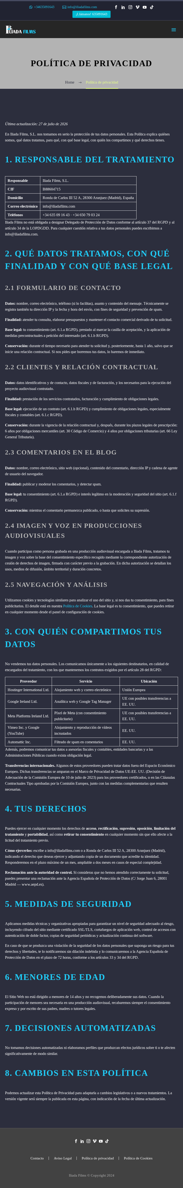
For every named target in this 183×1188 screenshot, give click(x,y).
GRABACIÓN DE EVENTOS (68, 72)
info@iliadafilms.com (82, 7)
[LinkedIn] (123, 7)
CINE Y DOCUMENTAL (64, 96)
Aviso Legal (63, 1158)
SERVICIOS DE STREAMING (69, 54)
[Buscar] (80, 137)
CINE (48, 108)
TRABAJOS (54, 102)
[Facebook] (116, 7)
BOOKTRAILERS (59, 84)
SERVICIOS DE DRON (63, 66)
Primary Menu (173, 29)
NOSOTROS (54, 114)
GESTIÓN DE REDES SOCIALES (72, 78)
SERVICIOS (54, 42)
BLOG (49, 120)
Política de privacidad (98, 1158)
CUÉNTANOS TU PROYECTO (70, 132)
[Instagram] (130, 7)
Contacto (37, 1158)
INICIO (50, 36)
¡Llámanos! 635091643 (91, 14)
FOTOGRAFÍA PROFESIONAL (70, 90)
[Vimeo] (137, 7)
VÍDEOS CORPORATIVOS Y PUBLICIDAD (80, 60)
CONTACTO (54, 126)
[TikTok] (151, 7)
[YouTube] (144, 7)
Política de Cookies (77, 606)
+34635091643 (44, 7)
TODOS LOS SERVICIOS (65, 48)
